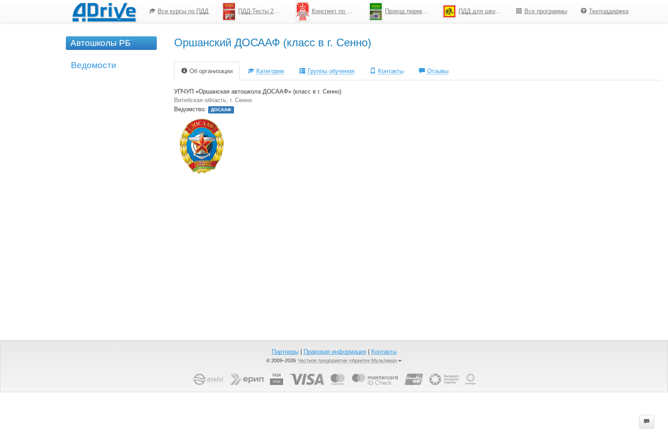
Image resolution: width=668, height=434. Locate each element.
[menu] (389, 11)
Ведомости (93, 65)
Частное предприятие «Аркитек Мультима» (347, 360)
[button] (646, 422)
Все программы (545, 11)
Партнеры (285, 351)
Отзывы (438, 71)
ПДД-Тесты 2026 (260, 11)
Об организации (211, 71)
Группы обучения (331, 71)
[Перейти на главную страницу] (104, 11)
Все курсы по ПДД (183, 11)
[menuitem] (179, 11)
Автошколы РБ (100, 43)
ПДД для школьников (484, 11)
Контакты (391, 71)
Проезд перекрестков (410, 11)
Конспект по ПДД (335, 11)
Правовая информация (335, 351)
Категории (270, 71)
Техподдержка (608, 11)
